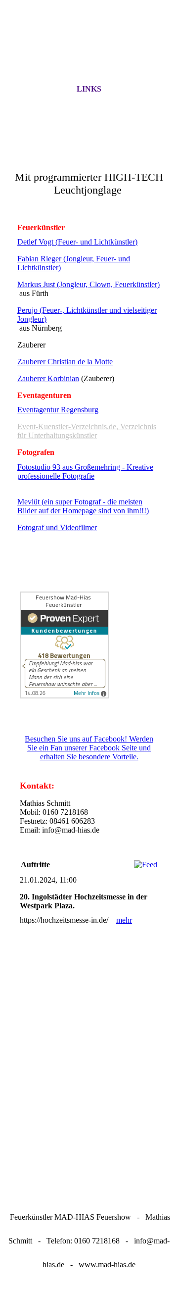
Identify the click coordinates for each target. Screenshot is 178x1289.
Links (89, 89)
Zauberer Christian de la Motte (65, 361)
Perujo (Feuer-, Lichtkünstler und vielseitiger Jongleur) (87, 314)
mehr (124, 920)
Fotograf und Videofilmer (57, 527)
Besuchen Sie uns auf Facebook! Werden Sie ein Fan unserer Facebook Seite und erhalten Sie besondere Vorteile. (89, 748)
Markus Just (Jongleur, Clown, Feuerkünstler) (88, 284)
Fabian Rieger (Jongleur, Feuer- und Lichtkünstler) (73, 263)
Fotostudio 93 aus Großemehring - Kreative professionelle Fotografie (85, 471)
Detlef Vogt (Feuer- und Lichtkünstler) (77, 242)
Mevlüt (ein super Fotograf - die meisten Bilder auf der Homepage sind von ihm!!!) (83, 506)
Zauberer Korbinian (48, 378)
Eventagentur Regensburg (57, 409)
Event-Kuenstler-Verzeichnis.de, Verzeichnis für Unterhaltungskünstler (86, 431)
